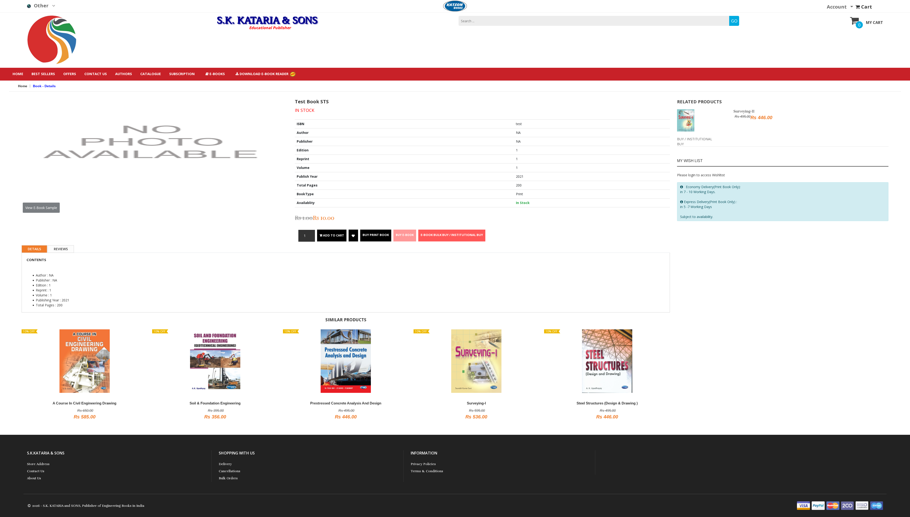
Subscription (182, 74)
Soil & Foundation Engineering (215, 403)
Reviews (61, 249)
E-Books (217, 74)
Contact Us (95, 74)
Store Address (38, 464)
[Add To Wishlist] (353, 235)
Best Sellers (43, 74)
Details (34, 249)
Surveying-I (476, 403)
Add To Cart (333, 235)
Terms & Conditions (427, 471)
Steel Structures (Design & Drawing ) (607, 403)
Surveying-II (744, 111)
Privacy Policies (423, 464)
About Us (34, 478)
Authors (123, 74)
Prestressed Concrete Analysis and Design (345, 403)
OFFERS (69, 74)
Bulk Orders (228, 478)
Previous (15, 129)
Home (18, 74)
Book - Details (44, 86)
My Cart (874, 22)
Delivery (225, 464)
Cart (866, 7)
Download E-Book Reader (264, 74)
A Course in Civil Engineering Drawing (84, 403)
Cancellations (229, 471)
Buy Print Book (376, 235)
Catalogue (150, 74)
